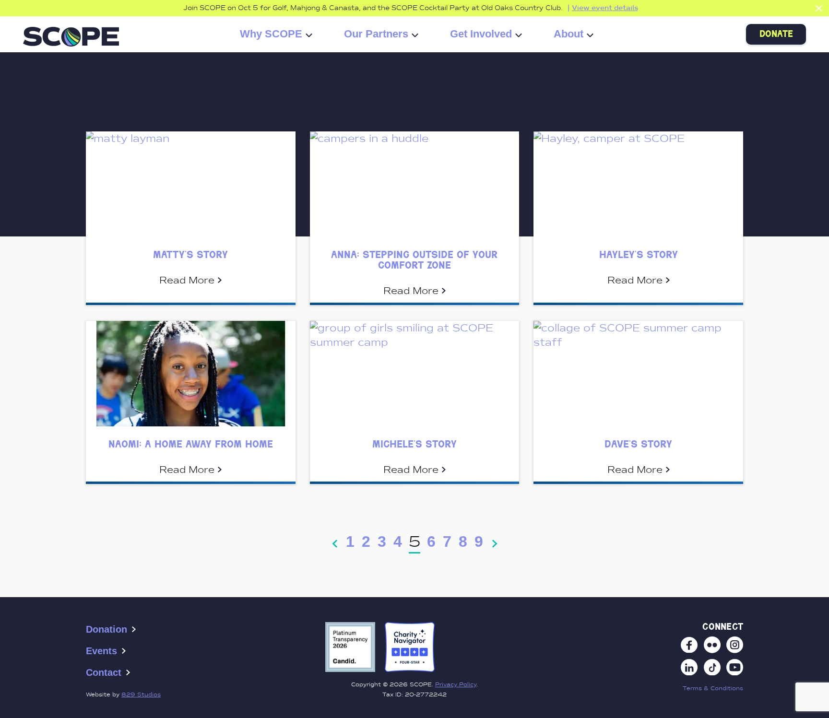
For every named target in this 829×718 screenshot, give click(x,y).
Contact (103, 672)
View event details (605, 8)
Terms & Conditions (713, 688)
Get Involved (481, 34)
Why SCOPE (271, 34)
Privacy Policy (455, 684)
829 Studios (141, 694)
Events (101, 651)
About (568, 34)
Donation (106, 629)
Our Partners (376, 34)
